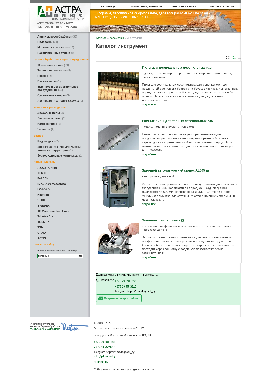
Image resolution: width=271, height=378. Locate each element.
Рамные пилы (48, 123)
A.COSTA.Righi (47, 167)
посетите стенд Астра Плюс (45, 329)
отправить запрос (222, 6)
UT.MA (41, 232)
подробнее (149, 104)
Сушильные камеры (53, 95)
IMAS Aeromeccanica (51, 183)
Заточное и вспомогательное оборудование (57, 88)
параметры (117, 37)
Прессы (44, 75)
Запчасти (45, 129)
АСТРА (42, 238)
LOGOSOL (44, 189)
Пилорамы (47, 42)
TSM (40, 227)
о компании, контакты (146, 6)
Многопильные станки (55, 47)
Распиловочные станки (55, 52)
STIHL (41, 200)
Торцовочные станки (53, 70)
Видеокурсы (47, 141)
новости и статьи (184, 6)
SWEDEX (43, 205)
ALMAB (42, 173)
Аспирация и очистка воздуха (59, 100)
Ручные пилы (48, 81)
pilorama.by (101, 361)
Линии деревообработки (56, 36)
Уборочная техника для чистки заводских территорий (59, 148)
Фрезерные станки (52, 65)
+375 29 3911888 (125, 281)
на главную (108, 6)
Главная (101, 37)
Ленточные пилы (50, 118)
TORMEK (43, 222)
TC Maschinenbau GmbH (53, 211)
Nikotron (43, 194)
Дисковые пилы (50, 112)
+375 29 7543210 (125, 286)
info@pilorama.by (104, 356)
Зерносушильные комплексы (59, 155)
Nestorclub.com (145, 369)
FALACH (42, 178)
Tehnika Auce (46, 216)
